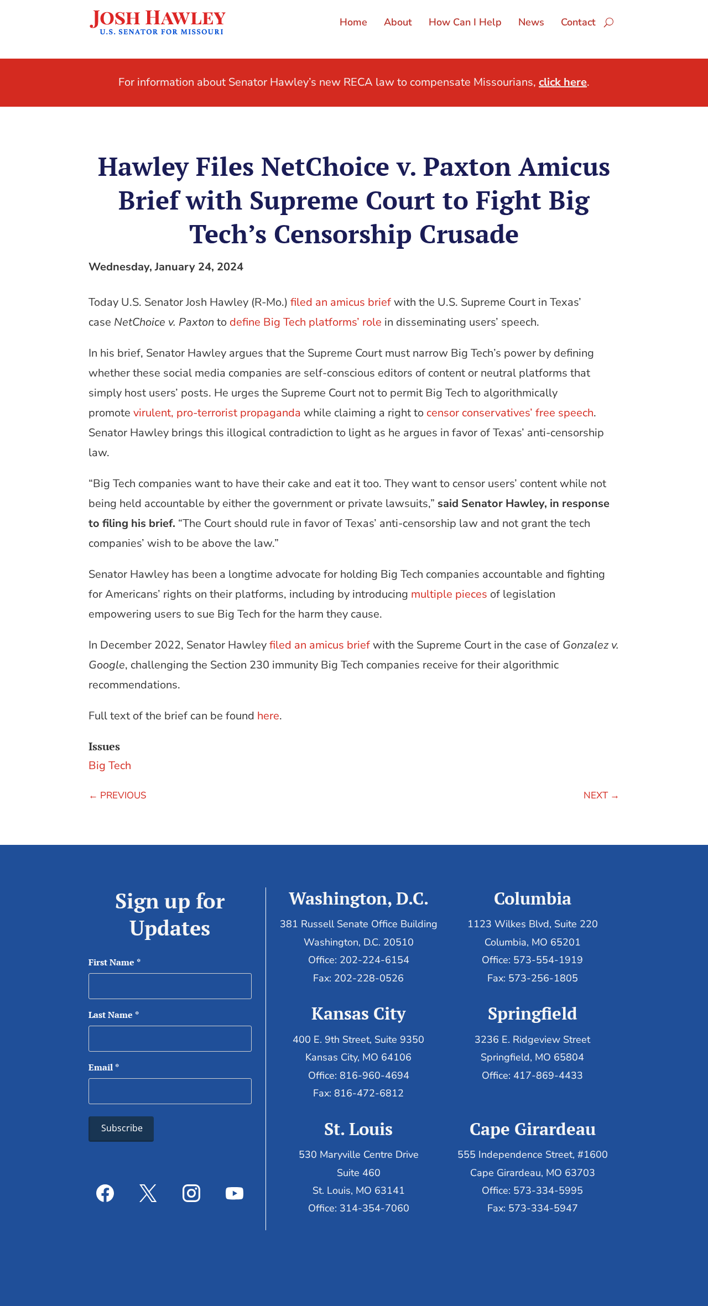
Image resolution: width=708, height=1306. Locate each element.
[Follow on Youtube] (234, 1193)
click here (563, 82)
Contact (578, 22)
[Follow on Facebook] (105, 1193)
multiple (431, 594)
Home (353, 22)
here (268, 715)
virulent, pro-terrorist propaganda (217, 412)
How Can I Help (465, 22)
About (398, 22)
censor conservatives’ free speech (510, 412)
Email (103, 1067)
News (531, 22)
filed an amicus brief (340, 302)
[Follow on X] (148, 1193)
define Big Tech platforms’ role (306, 322)
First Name (114, 962)
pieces (471, 594)
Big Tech (109, 765)
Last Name (113, 1015)
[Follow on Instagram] (191, 1193)
